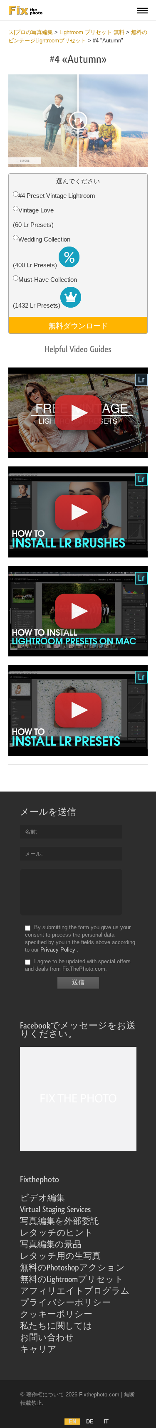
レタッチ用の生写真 (60, 1256)
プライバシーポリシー (65, 1303)
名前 (30, 832)
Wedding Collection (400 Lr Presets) (41, 252)
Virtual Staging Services (55, 1210)
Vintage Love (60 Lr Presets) (33, 217)
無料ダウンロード (78, 325)
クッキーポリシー (56, 1314)
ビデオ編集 (42, 1198)
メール (33, 854)
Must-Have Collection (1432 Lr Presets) (45, 292)
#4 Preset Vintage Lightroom (56, 195)
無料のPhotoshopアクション (72, 1268)
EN (72, 1421)
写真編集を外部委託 (59, 1221)
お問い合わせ (47, 1338)
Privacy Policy (57, 950)
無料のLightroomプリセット (72, 1279)
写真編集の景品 (51, 1245)
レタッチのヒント (56, 1233)
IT (106, 1421)
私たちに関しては (56, 1326)
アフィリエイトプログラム (75, 1291)
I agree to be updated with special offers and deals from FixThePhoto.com (78, 965)
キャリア (38, 1349)
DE (90, 1421)
